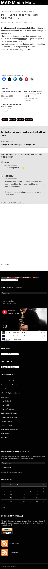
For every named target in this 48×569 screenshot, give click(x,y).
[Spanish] (34, 277)
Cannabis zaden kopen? (9, 385)
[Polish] (28, 277)
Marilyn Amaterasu (8, 409)
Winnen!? (4, 437)
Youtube (29, 119)
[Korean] (26, 277)
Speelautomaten (6, 421)
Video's (31, 11)
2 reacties (27, 22)
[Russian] (32, 277)
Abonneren (7, 468)
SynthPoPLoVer (6, 425)
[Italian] (22, 277)
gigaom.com (25, 49)
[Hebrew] (18, 277)
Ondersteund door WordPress (10, 566)
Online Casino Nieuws (9, 413)
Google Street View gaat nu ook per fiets (19, 143)
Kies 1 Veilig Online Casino (10, 393)
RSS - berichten (13, 543)
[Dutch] (8, 277)
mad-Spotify (5, 405)
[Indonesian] (20, 277)
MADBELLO (17, 22)
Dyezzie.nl (4, 389)
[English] (10, 277)
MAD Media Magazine (19, 2)
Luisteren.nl (5, 397)
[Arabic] (4, 277)
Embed (5, 119)
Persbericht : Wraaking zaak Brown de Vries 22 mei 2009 (23, 132)
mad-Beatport (6, 401)
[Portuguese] (30, 277)
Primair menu (45, 2)
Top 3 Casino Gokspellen (9, 429)
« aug (3, 508)
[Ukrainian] (38, 277)
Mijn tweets (5, 264)
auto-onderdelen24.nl (8, 381)
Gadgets (4, 11)
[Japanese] (24, 277)
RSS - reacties (13, 552)
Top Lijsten (5, 433)
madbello (22, 39)
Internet (11, 11)
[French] (12, 277)
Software (24, 11)
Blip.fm (7, 28)
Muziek (17, 11)
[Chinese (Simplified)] (6, 277)
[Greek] (16, 277)
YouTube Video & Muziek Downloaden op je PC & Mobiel (33, 94)
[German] (14, 277)
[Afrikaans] (2, 277)
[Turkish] (36, 277)
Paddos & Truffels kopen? (10, 417)
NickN (6, 162)
